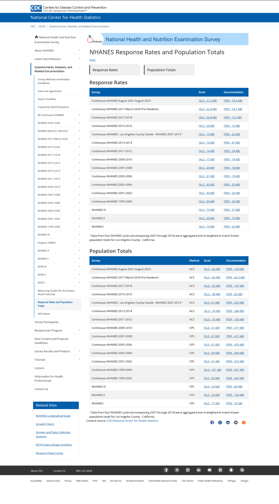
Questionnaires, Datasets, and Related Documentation (79, 26)
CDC (33, 26)
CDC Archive (187, 480)
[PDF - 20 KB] (232, 184)
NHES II (42, 274)
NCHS (42, 26)
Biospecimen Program (48, 330)
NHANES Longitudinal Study (53, 416)
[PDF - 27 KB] (232, 210)
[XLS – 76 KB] (212, 311)
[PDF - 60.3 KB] (235, 277)
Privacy (68, 480)
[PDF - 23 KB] (232, 134)
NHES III (42, 266)
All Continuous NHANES (51, 115)
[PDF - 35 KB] (234, 403)
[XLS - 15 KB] (207, 134)
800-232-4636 (84, 470)
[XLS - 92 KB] (212, 378)
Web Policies (82, 480)
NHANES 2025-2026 (49, 122)
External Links (53, 480)
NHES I (41, 282)
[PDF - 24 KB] (232, 151)
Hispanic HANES (47, 242)
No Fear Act (115, 480)
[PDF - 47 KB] (232, 142)
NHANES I (43, 258)
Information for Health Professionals (49, 378)
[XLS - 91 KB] (212, 344)
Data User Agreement (50, 91)
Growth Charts (45, 424)
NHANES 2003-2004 (49, 210)
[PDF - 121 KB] (233, 117)
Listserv (39, 368)
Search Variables (47, 99)
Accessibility (36, 480)
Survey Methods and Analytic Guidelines (54, 81)
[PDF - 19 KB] (232, 176)
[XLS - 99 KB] (212, 353)
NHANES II (43, 250)
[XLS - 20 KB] (207, 126)
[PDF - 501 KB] (235, 370)
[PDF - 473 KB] (235, 361)
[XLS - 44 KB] (207, 168)
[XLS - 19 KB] (207, 226)
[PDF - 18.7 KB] (233, 109)
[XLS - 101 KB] (212, 370)
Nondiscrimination (135, 480)
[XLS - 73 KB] (207, 210)
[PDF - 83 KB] (234, 294)
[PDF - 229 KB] (235, 302)
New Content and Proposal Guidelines (51, 341)
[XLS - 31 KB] (207, 176)
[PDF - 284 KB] (235, 311)
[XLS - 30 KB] (207, 184)
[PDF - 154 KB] (235, 269)
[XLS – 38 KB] (212, 294)
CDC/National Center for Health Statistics (132, 420)
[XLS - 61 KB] (212, 302)
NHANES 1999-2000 (49, 226)
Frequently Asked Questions (53, 106)
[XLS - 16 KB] (207, 142)
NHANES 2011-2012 (49, 178)
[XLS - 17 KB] (207, 159)
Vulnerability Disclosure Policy (163, 480)
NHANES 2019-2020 (49, 147)
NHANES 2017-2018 (49, 154)
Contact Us (41, 389)
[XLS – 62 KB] (212, 286)
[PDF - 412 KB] (235, 336)
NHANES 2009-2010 (49, 186)
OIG (104, 480)
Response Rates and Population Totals (55, 303)
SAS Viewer (44, 313)
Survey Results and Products (52, 351)
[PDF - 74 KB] (232, 159)
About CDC (37, 470)
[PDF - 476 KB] (235, 344)
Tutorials (40, 359)
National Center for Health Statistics (66, 17)
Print (92, 60)
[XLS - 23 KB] (212, 386)
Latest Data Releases (48, 59)
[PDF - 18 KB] (232, 168)
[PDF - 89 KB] (234, 386)
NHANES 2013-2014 (49, 170)
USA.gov (244, 480)
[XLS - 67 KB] (212, 336)
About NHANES (44, 50)
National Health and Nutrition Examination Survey (55, 39)
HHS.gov (232, 480)
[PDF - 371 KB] (235, 328)
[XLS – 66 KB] (212, 269)
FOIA (95, 480)
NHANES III (44, 234)
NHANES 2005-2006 (49, 202)
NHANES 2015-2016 (49, 163)
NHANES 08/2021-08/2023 (53, 131)
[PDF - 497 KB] (235, 378)
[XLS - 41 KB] (212, 328)
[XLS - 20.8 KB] (208, 117)
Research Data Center (49, 453)
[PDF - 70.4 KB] (233, 101)
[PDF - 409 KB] (235, 353)
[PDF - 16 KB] (232, 126)
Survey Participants (46, 322)
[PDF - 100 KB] (235, 319)
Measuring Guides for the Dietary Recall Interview (56, 292)
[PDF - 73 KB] (232, 218)
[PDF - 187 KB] (235, 286)
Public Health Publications (210, 480)
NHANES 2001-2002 (49, 218)
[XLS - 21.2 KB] (208, 101)
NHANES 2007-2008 (49, 194)
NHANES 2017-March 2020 (53, 138)
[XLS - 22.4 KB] (208, 109)
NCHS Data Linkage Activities (54, 445)
